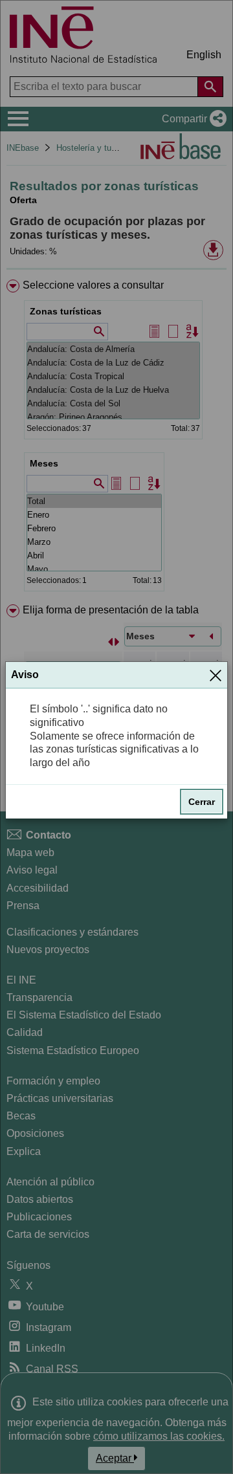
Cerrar (201, 802)
